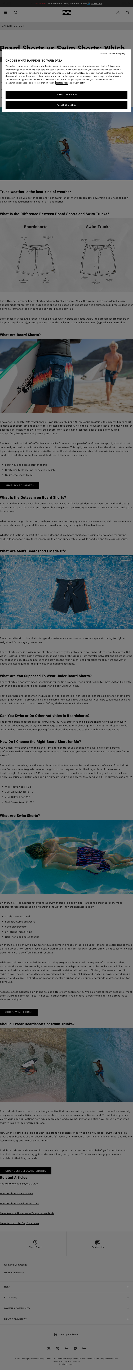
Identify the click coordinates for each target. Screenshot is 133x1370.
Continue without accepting (112, 53)
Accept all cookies (67, 105)
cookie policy (62, 82)
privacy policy (79, 82)
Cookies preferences (67, 94)
